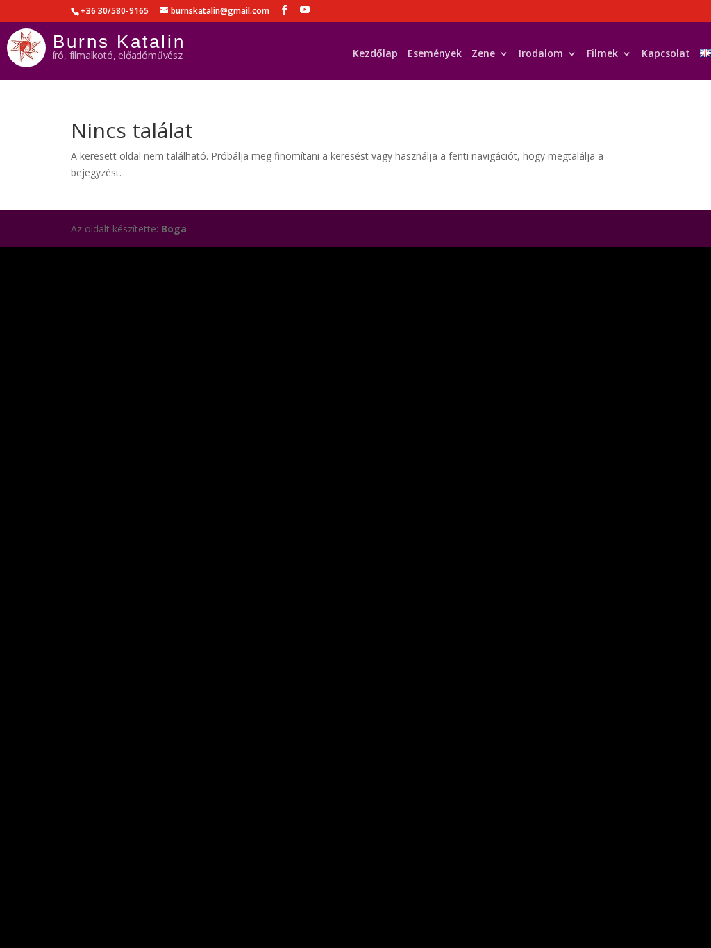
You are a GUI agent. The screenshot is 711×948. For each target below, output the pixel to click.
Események (435, 56)
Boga (174, 228)
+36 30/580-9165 (115, 11)
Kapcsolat (666, 56)
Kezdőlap (375, 56)
